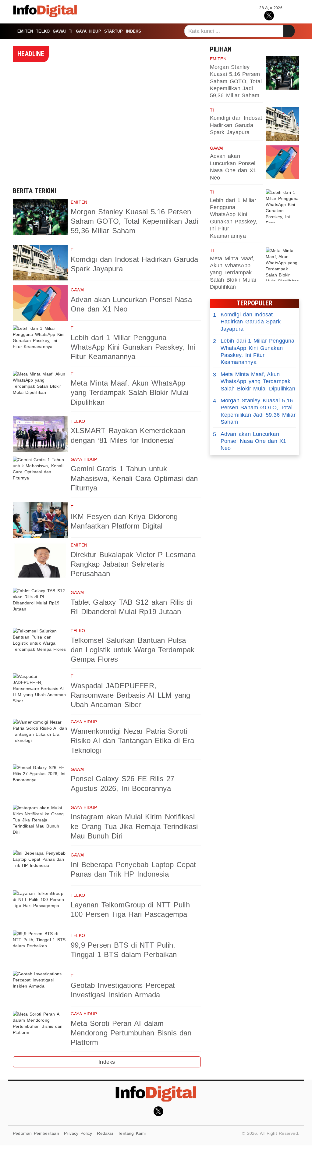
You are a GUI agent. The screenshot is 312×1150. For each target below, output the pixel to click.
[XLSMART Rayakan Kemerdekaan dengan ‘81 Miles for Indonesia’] (40, 434)
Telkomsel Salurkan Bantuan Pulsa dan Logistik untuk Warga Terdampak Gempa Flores (132, 649)
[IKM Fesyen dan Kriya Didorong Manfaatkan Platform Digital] (40, 520)
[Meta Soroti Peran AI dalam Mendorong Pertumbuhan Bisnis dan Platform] (40, 1029)
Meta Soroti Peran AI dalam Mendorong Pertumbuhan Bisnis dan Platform (131, 1032)
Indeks (133, 31)
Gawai (59, 31)
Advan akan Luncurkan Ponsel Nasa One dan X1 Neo (249, 441)
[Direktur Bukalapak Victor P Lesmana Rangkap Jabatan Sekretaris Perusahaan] (40, 560)
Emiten (25, 31)
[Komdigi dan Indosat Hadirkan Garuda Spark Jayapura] (40, 262)
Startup (113, 31)
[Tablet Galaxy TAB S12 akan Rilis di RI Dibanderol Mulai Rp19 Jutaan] (40, 605)
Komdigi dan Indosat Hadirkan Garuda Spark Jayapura (236, 125)
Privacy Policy (78, 1133)
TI (71, 31)
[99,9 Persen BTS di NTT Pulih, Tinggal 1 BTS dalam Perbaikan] (40, 948)
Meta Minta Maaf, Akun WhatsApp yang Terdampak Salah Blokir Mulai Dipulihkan (129, 392)
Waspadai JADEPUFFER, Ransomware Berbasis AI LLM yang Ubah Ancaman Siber (130, 695)
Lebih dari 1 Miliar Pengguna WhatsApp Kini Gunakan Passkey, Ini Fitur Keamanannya (133, 347)
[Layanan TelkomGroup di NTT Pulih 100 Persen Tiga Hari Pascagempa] (40, 908)
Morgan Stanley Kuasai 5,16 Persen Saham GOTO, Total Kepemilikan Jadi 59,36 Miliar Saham (134, 221)
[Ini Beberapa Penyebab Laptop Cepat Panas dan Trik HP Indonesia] (40, 868)
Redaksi (105, 1133)
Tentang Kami (132, 1133)
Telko (43, 31)
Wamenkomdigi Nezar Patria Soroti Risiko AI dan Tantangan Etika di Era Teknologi (132, 740)
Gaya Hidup (88, 31)
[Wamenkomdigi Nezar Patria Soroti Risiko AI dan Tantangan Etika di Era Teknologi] (40, 737)
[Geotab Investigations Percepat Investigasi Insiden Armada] (40, 988)
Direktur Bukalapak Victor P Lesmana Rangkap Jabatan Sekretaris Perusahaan (133, 564)
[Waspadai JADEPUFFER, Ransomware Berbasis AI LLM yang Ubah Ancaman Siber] (40, 691)
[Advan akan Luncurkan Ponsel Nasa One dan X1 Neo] (40, 303)
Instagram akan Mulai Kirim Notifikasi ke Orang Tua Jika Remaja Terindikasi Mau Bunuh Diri (134, 826)
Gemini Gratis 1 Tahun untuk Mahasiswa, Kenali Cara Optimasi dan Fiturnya (134, 478)
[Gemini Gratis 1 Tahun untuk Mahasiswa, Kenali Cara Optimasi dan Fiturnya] (40, 474)
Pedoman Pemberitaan (36, 1133)
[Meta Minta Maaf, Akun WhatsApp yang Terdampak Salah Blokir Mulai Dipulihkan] (40, 389)
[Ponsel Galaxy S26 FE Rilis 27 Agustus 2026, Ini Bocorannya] (40, 782)
